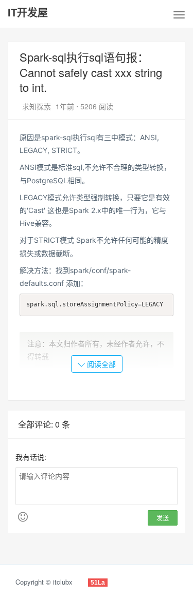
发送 (162, 517)
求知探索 (37, 106)
